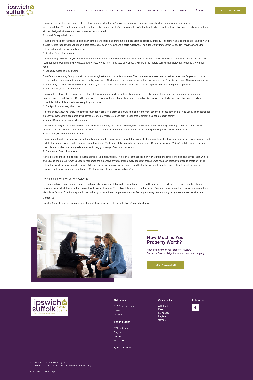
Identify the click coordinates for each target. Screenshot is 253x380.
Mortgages (127, 10)
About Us (99, 10)
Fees (138, 10)
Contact (181, 10)
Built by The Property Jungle (42, 371)
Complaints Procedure (40, 365)
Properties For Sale (78, 10)
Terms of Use (57, 365)
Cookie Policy (85, 365)
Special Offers (151, 10)
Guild (112, 10)
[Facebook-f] (195, 307)
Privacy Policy (71, 365)
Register (169, 10)
